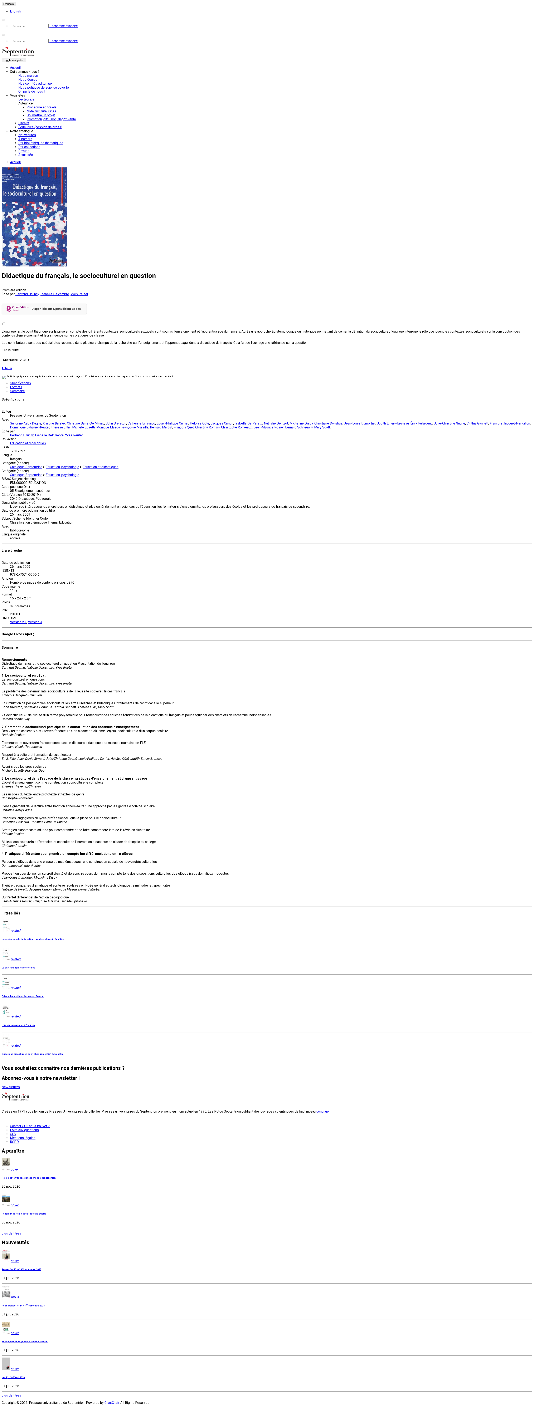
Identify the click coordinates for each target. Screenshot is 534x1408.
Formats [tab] (16, 387)
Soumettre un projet (41, 115)
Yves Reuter (79, 294)
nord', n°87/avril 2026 (13, 1377)
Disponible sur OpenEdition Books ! (56, 309)
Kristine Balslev (54, 423)
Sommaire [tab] (17, 391)
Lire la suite (10, 350)
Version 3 (35, 622)
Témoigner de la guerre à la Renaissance (25, 1341)
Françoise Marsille (135, 427)
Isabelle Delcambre (54, 294)
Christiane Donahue (328, 423)
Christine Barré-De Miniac (85, 423)
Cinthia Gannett (477, 423)
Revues (23, 151)
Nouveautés (27, 135)
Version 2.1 (18, 622)
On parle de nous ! (31, 91)
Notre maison (28, 76)
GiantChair (112, 1403)
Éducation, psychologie (62, 467)
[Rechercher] (3, 19)
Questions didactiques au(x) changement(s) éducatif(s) (33, 1054)
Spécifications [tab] (20, 383)
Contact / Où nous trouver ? (30, 1126)
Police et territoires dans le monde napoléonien (29, 1178)
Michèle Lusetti (83, 427)
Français (8, 3)
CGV (13, 1134)
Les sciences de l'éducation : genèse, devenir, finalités (33, 939)
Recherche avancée (63, 26)
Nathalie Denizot (276, 423)
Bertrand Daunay (27, 294)
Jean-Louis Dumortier (359, 423)
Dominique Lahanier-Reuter (29, 427)
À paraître (25, 139)
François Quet (184, 427)
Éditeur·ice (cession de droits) (40, 127)
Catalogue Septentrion (26, 467)
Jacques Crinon (222, 423)
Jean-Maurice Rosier (268, 427)
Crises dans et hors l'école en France (23, 996)
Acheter (7, 368)
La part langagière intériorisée (18, 967)
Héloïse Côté (199, 423)
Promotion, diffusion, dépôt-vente (51, 119)
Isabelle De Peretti (248, 423)
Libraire (23, 123)
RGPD (14, 1142)
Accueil (15, 68)
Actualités (25, 155)
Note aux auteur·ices (41, 111)
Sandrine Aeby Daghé (25, 423)
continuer (323, 1111)
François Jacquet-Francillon (510, 423)
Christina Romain (207, 427)
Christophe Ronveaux (236, 427)
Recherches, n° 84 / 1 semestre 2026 (23, 1305)
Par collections (29, 147)
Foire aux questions (24, 1130)
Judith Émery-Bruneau (393, 423)
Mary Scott (322, 427)
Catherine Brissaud (141, 423)
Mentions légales (22, 1138)
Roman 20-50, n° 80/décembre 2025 (21, 1269)
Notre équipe (27, 80)
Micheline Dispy (301, 423)
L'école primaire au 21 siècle (18, 1025)
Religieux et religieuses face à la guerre (24, 1213)
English (15, 11)
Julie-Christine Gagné (449, 423)
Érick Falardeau (421, 423)
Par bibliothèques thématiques (40, 143)
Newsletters (11, 1087)
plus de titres (11, 1233)
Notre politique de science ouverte (43, 87)
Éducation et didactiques (28, 443)
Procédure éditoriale (42, 107)
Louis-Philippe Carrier (172, 423)
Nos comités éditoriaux (35, 83)
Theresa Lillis (61, 427)
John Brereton (116, 423)
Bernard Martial (161, 427)
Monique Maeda (108, 427)
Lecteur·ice (26, 99)
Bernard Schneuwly (299, 427)
